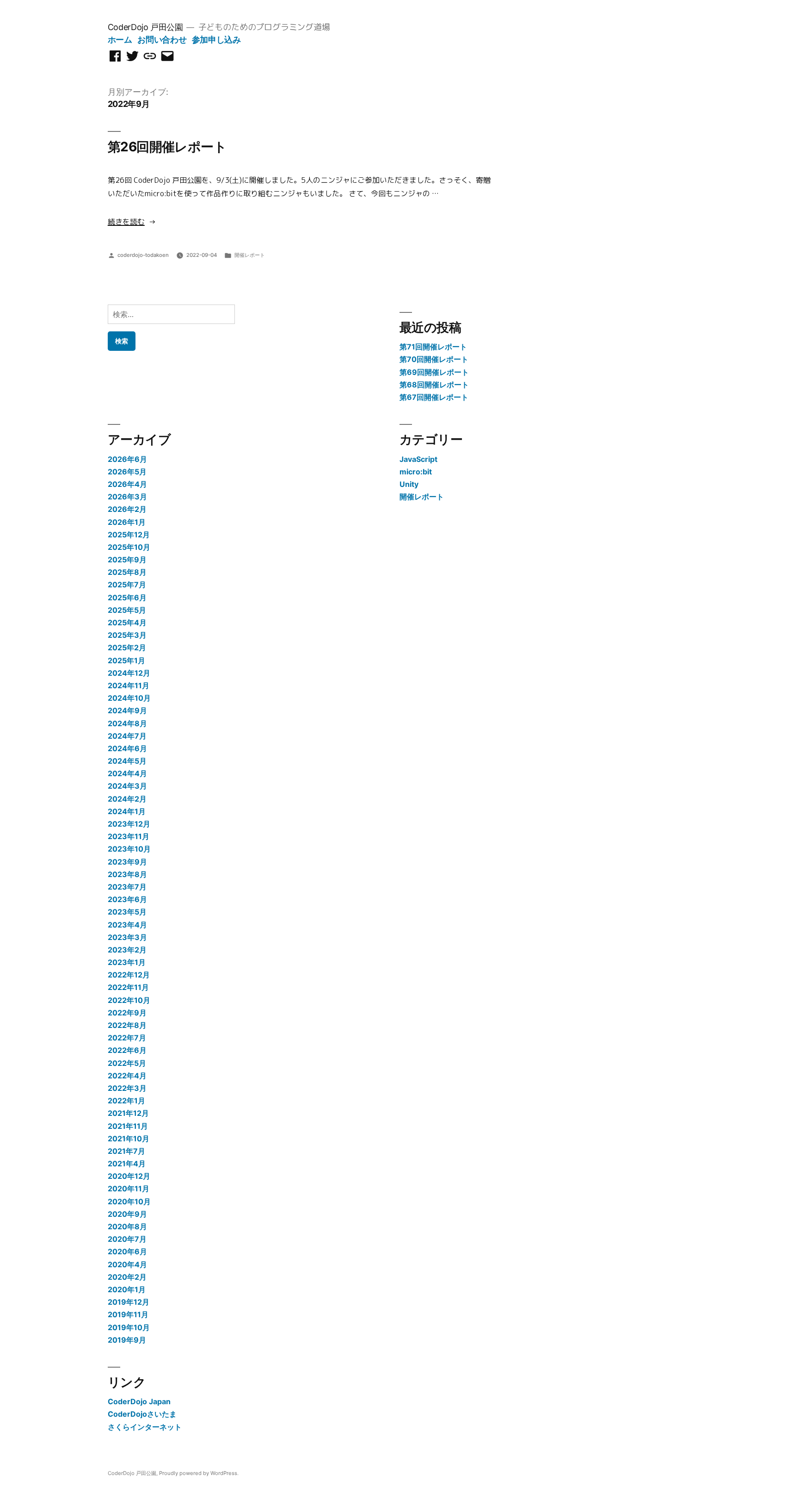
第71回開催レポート (433, 346)
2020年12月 (129, 1176)
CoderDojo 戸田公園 (145, 27)
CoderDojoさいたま (142, 1414)
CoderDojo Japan (139, 1401)
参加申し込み (216, 39)
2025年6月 (127, 597)
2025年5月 (127, 610)
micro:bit (416, 471)
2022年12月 (129, 974)
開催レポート (249, 255)
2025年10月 (129, 547)
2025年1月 (126, 660)
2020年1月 (127, 1289)
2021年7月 (126, 1151)
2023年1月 (127, 962)
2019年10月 (129, 1327)
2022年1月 (126, 1100)
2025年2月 (127, 647)
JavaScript (418, 459)
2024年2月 (127, 798)
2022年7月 (127, 1037)
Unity (409, 484)
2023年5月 (127, 911)
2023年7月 (127, 886)
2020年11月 (128, 1188)
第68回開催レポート (434, 384)
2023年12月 (129, 823)
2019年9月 (127, 1339)
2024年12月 (129, 673)
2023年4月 (127, 924)
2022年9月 (127, 1012)
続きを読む (126, 222)
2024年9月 (127, 710)
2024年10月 (129, 698)
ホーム (120, 39)
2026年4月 (127, 484)
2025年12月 (129, 534)
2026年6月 (127, 459)
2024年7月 (127, 736)
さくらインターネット (145, 1427)
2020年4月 (127, 1264)
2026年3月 (127, 496)
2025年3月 (127, 635)
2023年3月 (127, 937)
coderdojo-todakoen (143, 255)
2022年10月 (129, 1000)
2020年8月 (127, 1226)
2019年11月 (128, 1314)
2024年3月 (127, 785)
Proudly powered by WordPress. (199, 1473)
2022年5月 (127, 1063)
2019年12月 (128, 1302)
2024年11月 (128, 685)
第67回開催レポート (434, 397)
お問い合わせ (161, 39)
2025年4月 (127, 622)
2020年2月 (127, 1277)
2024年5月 (127, 761)
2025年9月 (127, 559)
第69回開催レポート (434, 372)
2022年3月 (127, 1088)
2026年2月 (127, 509)
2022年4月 (127, 1075)
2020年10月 (129, 1201)
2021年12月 (128, 1113)
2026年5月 (127, 471)
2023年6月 (127, 899)
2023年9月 (127, 861)
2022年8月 (127, 1025)
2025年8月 (127, 572)
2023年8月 (127, 874)
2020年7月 (127, 1239)
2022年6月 (127, 1050)
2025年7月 (127, 584)
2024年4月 (127, 773)
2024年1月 (127, 811)
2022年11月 (128, 987)
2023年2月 (127, 949)
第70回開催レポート (434, 359)
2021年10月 (128, 1138)
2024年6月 (127, 748)
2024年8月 (127, 723)
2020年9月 (127, 1214)
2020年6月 (127, 1251)
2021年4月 (127, 1163)
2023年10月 (129, 848)
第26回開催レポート (167, 147)
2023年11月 (128, 836)
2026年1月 (127, 522)
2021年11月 (128, 1126)
